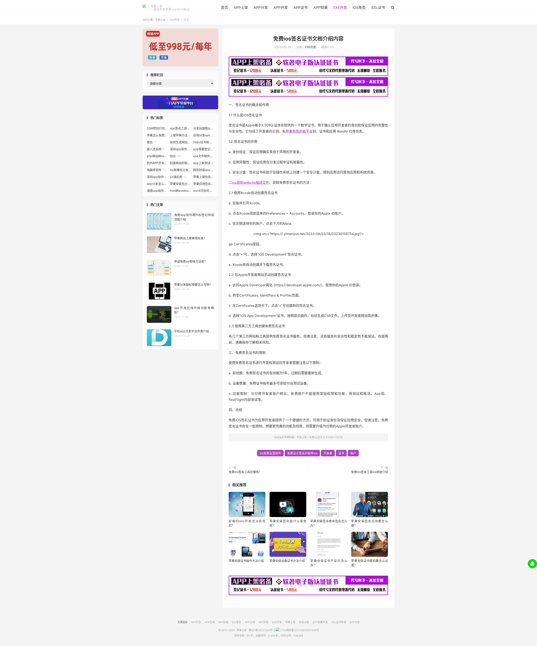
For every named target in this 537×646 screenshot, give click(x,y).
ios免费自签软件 (270, 453)
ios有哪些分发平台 (180, 170)
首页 (224, 7)
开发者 (327, 453)
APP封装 (223, 622)
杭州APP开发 (157, 163)
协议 (176, 156)
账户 (353, 453)
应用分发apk (203, 135)
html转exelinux (180, 190)
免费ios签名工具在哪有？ (245, 472)
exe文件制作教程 (203, 156)
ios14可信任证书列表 (203, 190)
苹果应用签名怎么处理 (203, 183)
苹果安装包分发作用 (180, 183)
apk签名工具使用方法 (180, 128)
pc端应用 (178, 177)
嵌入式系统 (156, 149)
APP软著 (320, 7)
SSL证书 (378, 7)
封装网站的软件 (180, 163)
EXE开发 (340, 7)
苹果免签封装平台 (299, 131)
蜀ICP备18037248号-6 (262, 630)
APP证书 (300, 7)
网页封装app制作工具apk (203, 170)
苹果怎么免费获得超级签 (157, 135)
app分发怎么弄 (157, 183)
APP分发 (261, 7)
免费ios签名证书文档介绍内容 (308, 38)
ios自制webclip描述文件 (250, 182)
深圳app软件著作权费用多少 (180, 149)
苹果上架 (144, 7)
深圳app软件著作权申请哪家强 (157, 177)
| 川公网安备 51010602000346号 (299, 630)
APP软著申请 (320, 622)
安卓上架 (304, 622)
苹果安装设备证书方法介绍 (287, 560)
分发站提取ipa (203, 128)
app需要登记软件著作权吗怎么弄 (203, 149)
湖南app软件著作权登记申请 (157, 190)
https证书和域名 (203, 142)
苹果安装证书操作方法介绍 (246, 560)
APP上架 (241, 7)
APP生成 (210, 622)
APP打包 (196, 622)
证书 (341, 453)
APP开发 (281, 7)
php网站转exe (157, 156)
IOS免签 (359, 7)
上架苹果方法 (180, 135)
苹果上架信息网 (203, 177)
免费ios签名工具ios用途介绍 (369, 472)
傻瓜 (152, 142)
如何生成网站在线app (180, 142)
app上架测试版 (203, 163)
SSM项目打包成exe (157, 128)
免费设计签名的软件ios (302, 453)
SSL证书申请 (338, 622)
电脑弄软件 (156, 170)
